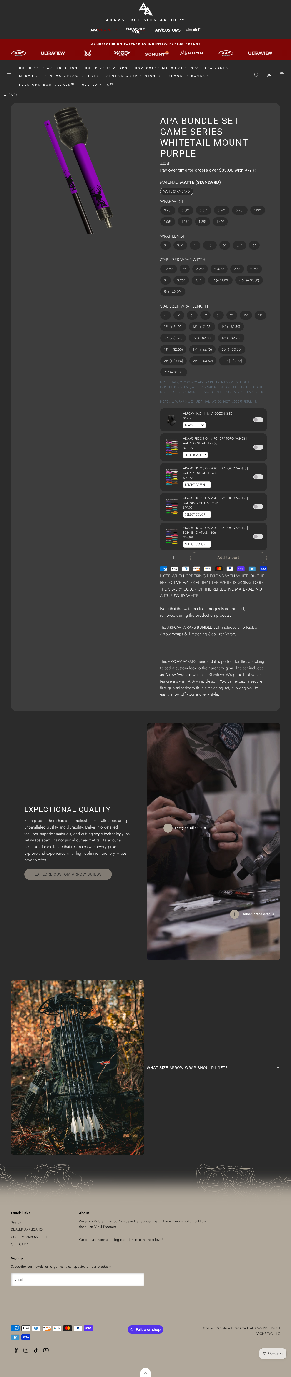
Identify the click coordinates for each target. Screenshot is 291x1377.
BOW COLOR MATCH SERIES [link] (164, 68)
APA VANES (216, 68)
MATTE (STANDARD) (177, 191)
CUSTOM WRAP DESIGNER (133, 76)
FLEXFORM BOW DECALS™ (47, 84)
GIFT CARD (19, 1244)
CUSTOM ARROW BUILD (29, 1236)
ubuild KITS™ (98, 84)
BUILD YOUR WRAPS (106, 68)
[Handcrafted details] (234, 914)
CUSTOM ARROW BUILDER (72, 76)
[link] (269, 74)
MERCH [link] (26, 76)
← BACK (10, 95)
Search (16, 1222)
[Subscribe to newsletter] (139, 1279)
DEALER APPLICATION (28, 1229)
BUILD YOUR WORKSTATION (48, 68)
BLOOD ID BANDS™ (188, 76)
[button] (9, 74)
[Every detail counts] (168, 828)
